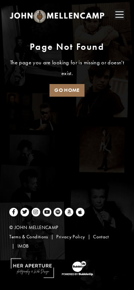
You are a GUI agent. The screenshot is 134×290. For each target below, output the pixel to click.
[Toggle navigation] (119, 14)
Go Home (67, 90)
